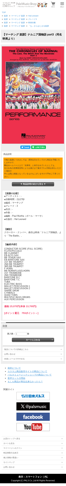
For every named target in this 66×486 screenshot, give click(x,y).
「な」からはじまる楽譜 (38, 26)
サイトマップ (9, 462)
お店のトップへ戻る (11, 439)
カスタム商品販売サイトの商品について (27, 371)
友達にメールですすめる (14, 359)
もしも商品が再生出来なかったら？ (25, 381)
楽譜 (6, 16)
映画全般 (32, 23)
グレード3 (32, 19)
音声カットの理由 (16, 378)
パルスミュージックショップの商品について (30, 375)
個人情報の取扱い (10, 458)
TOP (4, 12)
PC (46, 476)
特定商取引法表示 (10, 453)
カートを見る (9, 443)
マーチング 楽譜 (18, 16)
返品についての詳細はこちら (16, 349)
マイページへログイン (12, 448)
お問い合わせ (9, 354)
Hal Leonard (33, 16)
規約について (14, 368)
